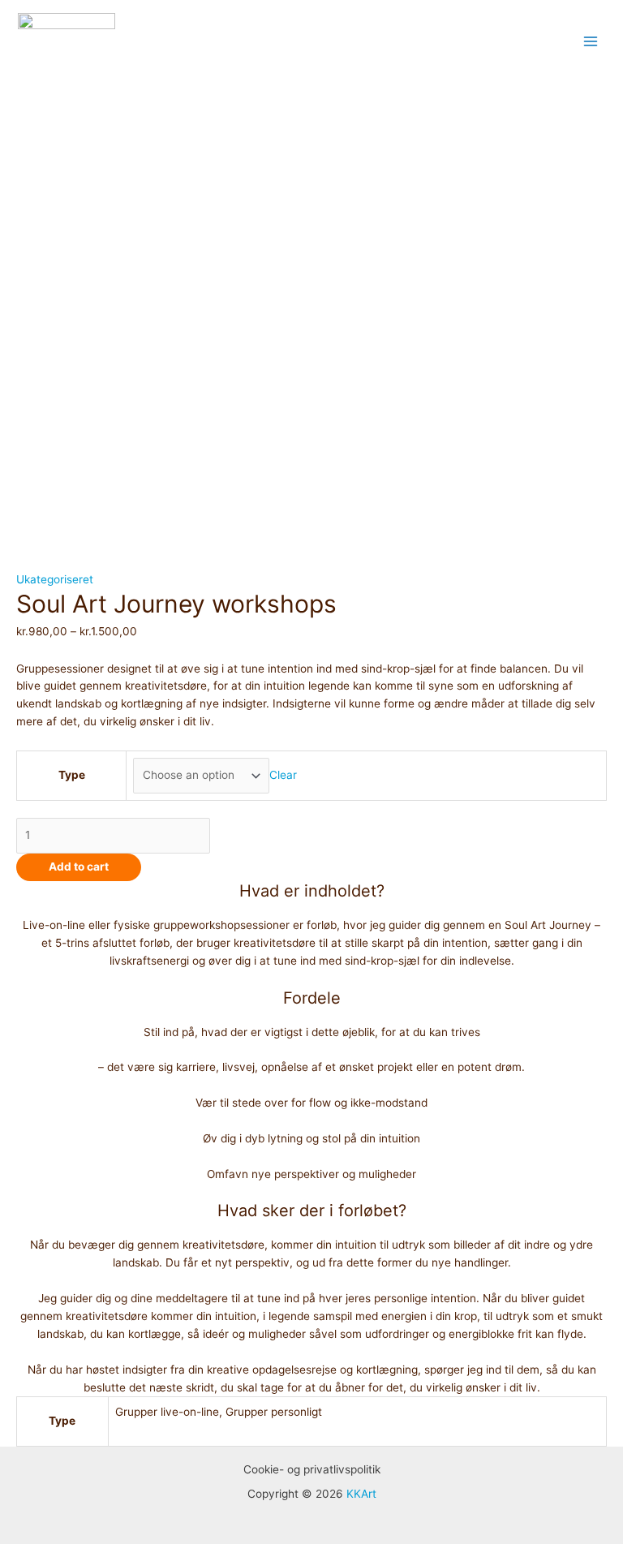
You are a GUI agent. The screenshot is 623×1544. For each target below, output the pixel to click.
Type (71, 774)
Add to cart (79, 866)
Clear (283, 774)
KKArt (361, 1493)
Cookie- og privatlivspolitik (311, 1469)
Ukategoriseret (54, 579)
